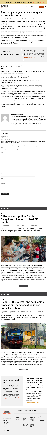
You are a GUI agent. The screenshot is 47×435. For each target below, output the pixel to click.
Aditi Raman (5, 225)
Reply (2, 152)
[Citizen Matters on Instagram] (4, 427)
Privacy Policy (33, 417)
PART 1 (34, 2)
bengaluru (29, 104)
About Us (17, 417)
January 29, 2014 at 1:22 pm (5, 139)
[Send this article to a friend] (44, 21)
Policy (3, 106)
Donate (41, 6)
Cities (14, 6)
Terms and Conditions (32, 419)
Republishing (32, 420)
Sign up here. (33, 410)
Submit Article (34, 6)
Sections (26, 6)
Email (2, 178)
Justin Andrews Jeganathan (24, 311)
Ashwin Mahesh (6, 18)
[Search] (45, 7)
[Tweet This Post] (44, 23)
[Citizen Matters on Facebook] (7, 427)
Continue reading (23, 285)
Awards (17, 419)
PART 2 (41, 2)
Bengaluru (3, 213)
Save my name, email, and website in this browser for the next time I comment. (17, 189)
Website (3, 183)
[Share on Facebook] (44, 28)
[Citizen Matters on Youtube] (7, 430)
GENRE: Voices (41, 104)
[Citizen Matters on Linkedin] (4, 430)
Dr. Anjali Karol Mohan (8, 311)
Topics (20, 6)
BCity (23, 104)
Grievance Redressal (32, 426)
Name (2, 173)
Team (17, 418)
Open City (25, 425)
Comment (3, 161)
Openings (18, 420)
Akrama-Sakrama (10, 104)
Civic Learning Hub (25, 424)
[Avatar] (5, 118)
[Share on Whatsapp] (44, 26)
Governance (36, 18)
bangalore (18, 104)
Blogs (35, 104)
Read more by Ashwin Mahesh (18, 127)
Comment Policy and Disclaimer (32, 423)
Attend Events (24, 421)
